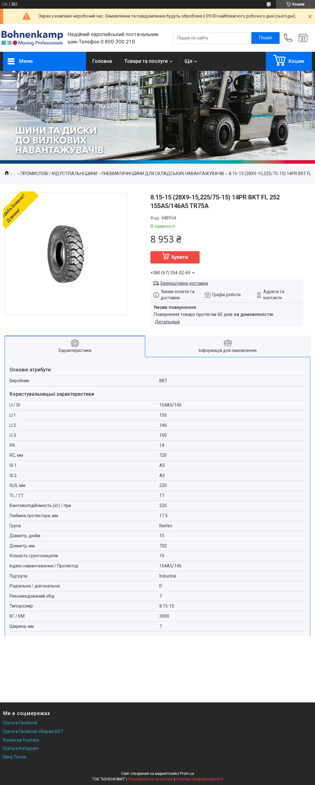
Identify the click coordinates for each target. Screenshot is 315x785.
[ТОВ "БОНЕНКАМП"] (32, 38)
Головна (102, 61)
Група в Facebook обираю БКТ (33, 731)
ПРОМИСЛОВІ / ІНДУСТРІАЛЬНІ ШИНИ (59, 173)
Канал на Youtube (21, 740)
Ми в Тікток (14, 756)
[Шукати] (265, 38)
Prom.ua (187, 773)
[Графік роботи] (303, 38)
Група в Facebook (20, 722)
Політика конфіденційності (199, 779)
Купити (179, 257)
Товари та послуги (146, 61)
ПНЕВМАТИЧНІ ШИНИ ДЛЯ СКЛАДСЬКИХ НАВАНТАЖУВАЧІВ (163, 173)
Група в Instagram (21, 748)
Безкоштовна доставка (184, 283)
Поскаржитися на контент (150, 779)
